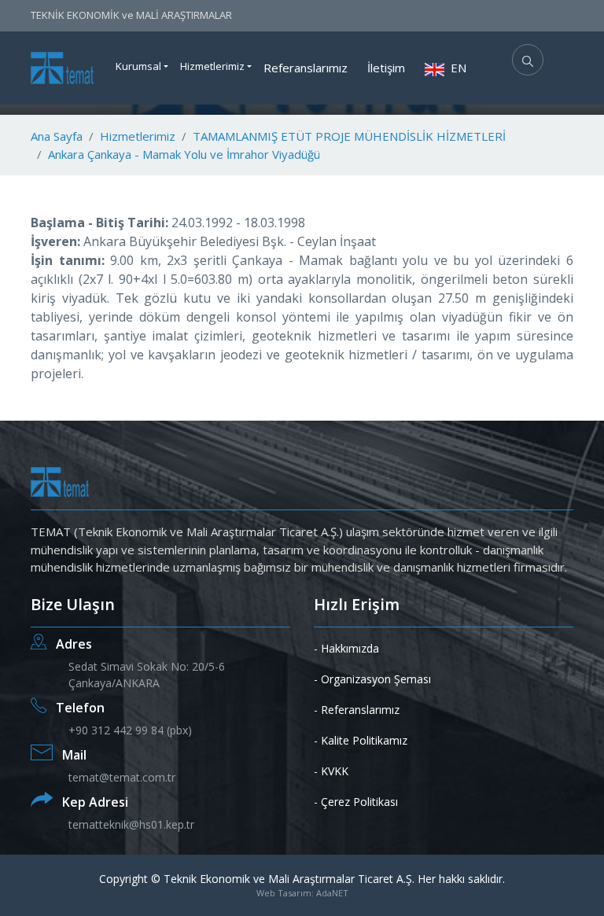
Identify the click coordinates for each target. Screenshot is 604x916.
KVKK (334, 770)
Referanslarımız (305, 67)
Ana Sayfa (57, 136)
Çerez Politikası (359, 801)
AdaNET (332, 893)
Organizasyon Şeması (376, 678)
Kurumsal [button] (138, 66)
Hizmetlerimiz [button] (212, 66)
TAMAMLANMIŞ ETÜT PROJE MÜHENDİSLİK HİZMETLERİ (349, 136)
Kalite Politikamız (364, 740)
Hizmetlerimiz (137, 136)
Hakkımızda (350, 648)
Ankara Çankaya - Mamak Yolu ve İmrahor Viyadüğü (184, 154)
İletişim (386, 67)
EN (456, 67)
